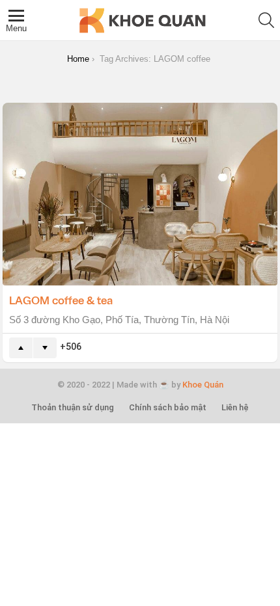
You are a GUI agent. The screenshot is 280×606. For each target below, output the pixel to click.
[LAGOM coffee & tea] (140, 194)
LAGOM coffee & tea (61, 299)
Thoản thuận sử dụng (72, 407)
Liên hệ (235, 407)
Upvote (21, 347)
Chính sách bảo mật (167, 407)
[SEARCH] (266, 20)
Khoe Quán (202, 384)
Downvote (45, 347)
